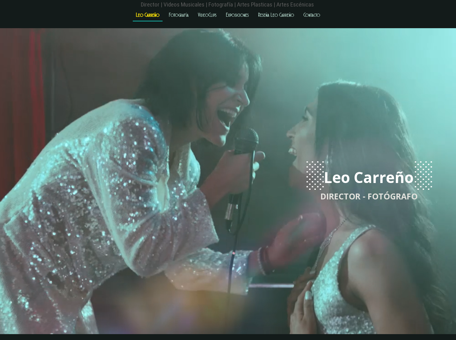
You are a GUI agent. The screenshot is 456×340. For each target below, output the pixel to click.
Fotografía (179, 15)
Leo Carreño (147, 15)
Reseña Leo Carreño (276, 15)
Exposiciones (237, 15)
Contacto (311, 15)
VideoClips (207, 15)
